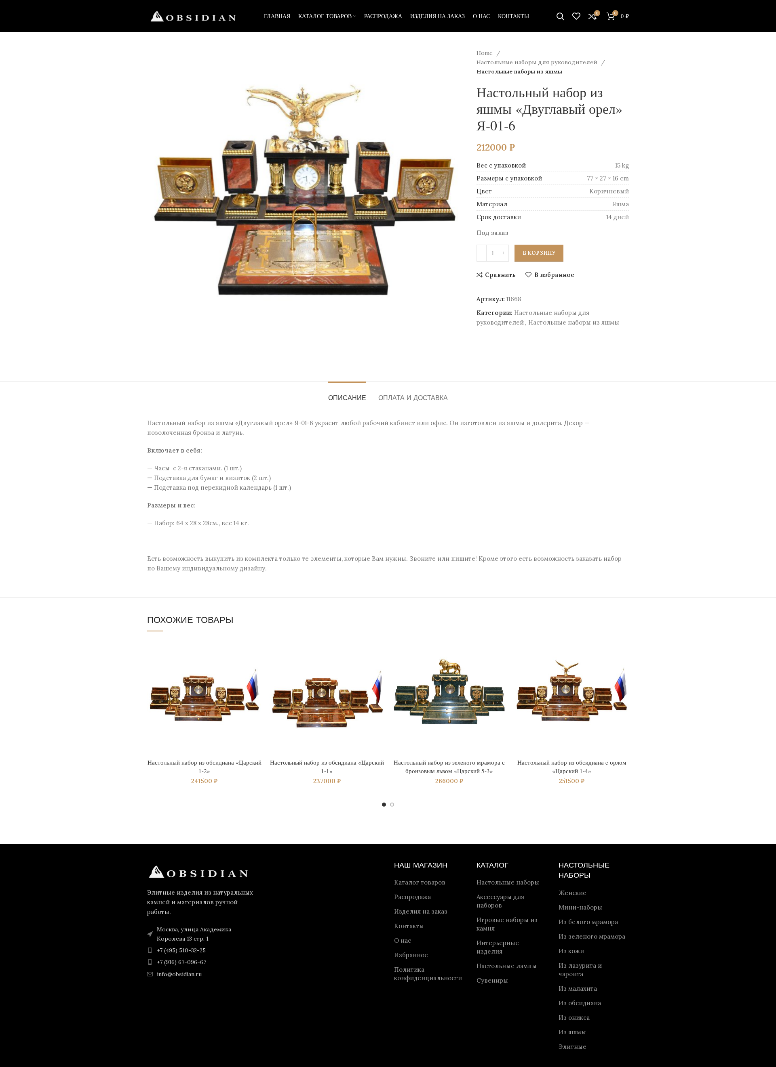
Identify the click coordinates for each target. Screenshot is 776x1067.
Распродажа (412, 897)
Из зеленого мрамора (592, 936)
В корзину (539, 252)
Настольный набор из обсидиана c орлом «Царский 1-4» (571, 766)
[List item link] (203, 950)
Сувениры (492, 980)
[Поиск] (560, 16)
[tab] (347, 394)
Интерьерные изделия (498, 947)
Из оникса (574, 1017)
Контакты (409, 926)
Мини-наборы (580, 907)
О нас (402, 940)
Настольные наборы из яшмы (519, 71)
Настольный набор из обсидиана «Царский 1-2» (204, 766)
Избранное (411, 955)
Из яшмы (572, 1032)
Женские (572, 893)
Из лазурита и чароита (580, 970)
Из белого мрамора (588, 922)
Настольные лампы (507, 966)
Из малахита (578, 988)
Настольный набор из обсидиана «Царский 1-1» (327, 766)
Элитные (572, 1046)
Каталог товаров (419, 882)
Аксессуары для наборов (500, 901)
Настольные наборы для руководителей (538, 62)
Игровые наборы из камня (507, 924)
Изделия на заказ (420, 911)
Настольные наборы (508, 882)
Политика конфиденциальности (428, 974)
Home (485, 53)
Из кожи (571, 951)
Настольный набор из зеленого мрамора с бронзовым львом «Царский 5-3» (449, 766)
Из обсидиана (580, 1003)
